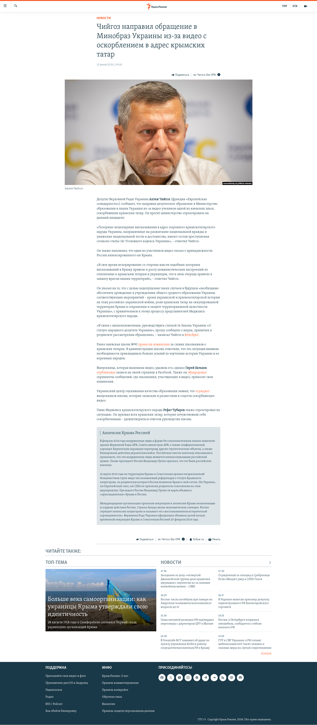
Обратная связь (112, 697)
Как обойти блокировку (60, 711)
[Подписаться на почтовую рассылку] (240, 677)
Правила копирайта (115, 690)
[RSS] (222, 677)
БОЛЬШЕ (266, 653)
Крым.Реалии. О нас (115, 676)
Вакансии (108, 704)
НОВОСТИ (171, 562)
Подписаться (53, 690)
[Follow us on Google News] (196, 677)
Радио (49, 697)
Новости (104, 18)
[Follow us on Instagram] (188, 677)
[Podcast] (231, 677)
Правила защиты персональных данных (128, 711)
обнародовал (197, 372)
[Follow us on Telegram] (205, 677)
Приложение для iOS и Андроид (66, 683)
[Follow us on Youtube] (179, 677)
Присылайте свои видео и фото (65, 676)
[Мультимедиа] (305, 6)
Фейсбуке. (191, 335)
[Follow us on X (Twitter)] (170, 677)
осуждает (202, 391)
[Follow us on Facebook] (161, 677)
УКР (284, 6)
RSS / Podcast (53, 704)
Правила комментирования (120, 683)
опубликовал (106, 372)
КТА (295, 6)
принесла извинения (154, 344)
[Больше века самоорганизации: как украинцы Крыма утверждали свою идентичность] (100, 600)
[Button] (180, 75)
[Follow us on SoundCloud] (214, 677)
